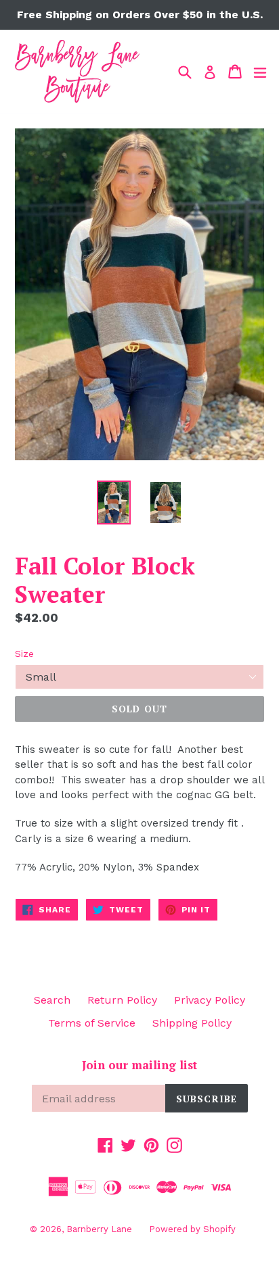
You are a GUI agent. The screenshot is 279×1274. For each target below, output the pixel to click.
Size (24, 653)
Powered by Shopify (192, 1229)
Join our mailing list (139, 1065)
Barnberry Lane (99, 1229)
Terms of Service (91, 1022)
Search (52, 1000)
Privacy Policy (209, 1000)
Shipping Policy (192, 1022)
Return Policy (122, 1000)
